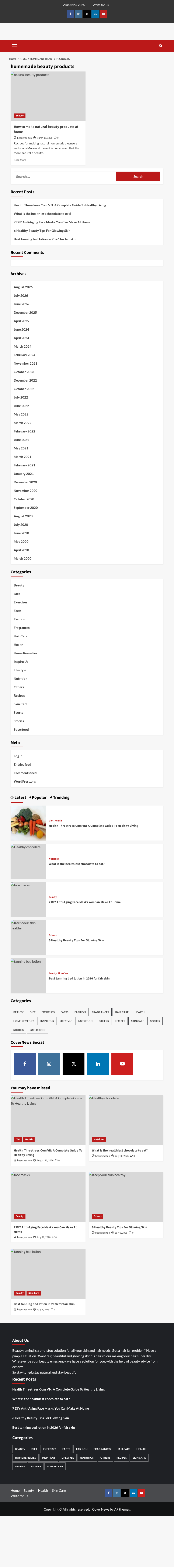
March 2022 (22, 423)
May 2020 (21, 541)
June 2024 (21, 329)
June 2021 (21, 440)
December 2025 (25, 312)
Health (19, 644)
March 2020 (22, 558)
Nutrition (20, 678)
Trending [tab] (61, 797)
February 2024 (24, 355)
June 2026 (21, 304)
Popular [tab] (39, 797)
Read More (20, 159)
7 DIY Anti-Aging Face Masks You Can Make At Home (52, 222)
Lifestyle (20, 670)
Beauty (20, 116)
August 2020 (23, 516)
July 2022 (21, 397)
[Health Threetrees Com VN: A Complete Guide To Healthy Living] (28, 822)
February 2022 (24, 431)
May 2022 (21, 414)
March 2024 (22, 346)
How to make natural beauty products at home (46, 129)
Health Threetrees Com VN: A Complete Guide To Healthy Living (60, 205)
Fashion (19, 619)
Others (19, 687)
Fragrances (22, 628)
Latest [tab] (20, 797)
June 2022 (21, 406)
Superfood (21, 729)
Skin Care (20, 704)
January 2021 (24, 474)
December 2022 (25, 380)
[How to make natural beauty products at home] (48, 96)
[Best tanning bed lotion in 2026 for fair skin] (26, 961)
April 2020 (21, 550)
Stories (19, 721)
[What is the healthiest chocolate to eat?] (26, 846)
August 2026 (23, 287)
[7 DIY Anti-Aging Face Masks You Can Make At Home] (20, 885)
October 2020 (24, 499)
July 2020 (21, 524)
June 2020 (21, 533)
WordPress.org (25, 781)
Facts (17, 611)
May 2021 (21, 448)
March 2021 (22, 457)
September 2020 (26, 507)
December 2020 (25, 482)
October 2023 (24, 372)
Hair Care (20, 636)
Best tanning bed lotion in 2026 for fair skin (45, 239)
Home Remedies (25, 653)
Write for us (101, 5)
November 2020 (25, 490)
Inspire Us (21, 661)
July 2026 (21, 295)
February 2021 (24, 465)
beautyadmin (24, 138)
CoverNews (100, 1509)
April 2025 (21, 321)
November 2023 (25, 363)
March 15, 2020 (44, 138)
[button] (15, 45)
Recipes (19, 695)
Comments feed (25, 773)
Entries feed (22, 764)
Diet (17, 594)
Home (15, 1490)
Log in (18, 756)
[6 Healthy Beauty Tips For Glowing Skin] (28, 925)
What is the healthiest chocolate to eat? (42, 213)
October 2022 (24, 389)
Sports (18, 712)
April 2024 (21, 338)
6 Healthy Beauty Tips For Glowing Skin (42, 230)
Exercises (20, 602)
